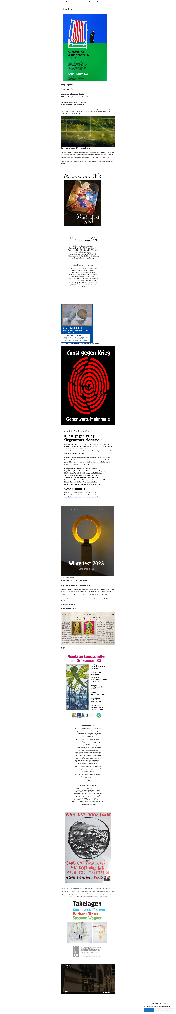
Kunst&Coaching (75, 1)
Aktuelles (84, 1)
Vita (90, 1)
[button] (68, 1)
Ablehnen (158, 1010)
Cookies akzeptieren (149, 1010)
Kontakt (95, 1)
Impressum (51, 1012)
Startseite (51, 1)
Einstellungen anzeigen (168, 1010)
